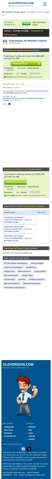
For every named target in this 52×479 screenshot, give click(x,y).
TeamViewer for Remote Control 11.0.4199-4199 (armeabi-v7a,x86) (13, 219)
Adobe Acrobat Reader (13, 267)
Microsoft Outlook (11, 275)
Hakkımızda (9, 427)
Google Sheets (40, 271)
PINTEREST (7, 475)
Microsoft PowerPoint (31, 284)
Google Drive (9, 271)
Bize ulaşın (8, 430)
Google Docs (31, 267)
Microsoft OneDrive (12, 284)
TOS (15, 475)
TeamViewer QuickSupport (14, 288)
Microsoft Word (37, 263)
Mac (30, 430)
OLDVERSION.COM (21, 3)
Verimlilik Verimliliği (20, 31)
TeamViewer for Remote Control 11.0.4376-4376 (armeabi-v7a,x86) (13, 229)
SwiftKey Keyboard (36, 279)
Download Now (19, 63)
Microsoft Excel (24, 271)
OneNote (21, 279)
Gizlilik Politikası (33, 473)
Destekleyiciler (10, 436)
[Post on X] (9, 104)
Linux (31, 433)
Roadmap (8, 433)
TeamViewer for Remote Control (27, 40)
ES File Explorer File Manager (15, 263)
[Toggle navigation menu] (45, 4)
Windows (32, 427)
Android (7, 31)
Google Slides (27, 275)
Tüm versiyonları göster (39, 23)
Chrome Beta (9, 279)
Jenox (43, 475)
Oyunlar (32, 439)
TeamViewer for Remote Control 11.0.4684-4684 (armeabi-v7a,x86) (13, 238)
